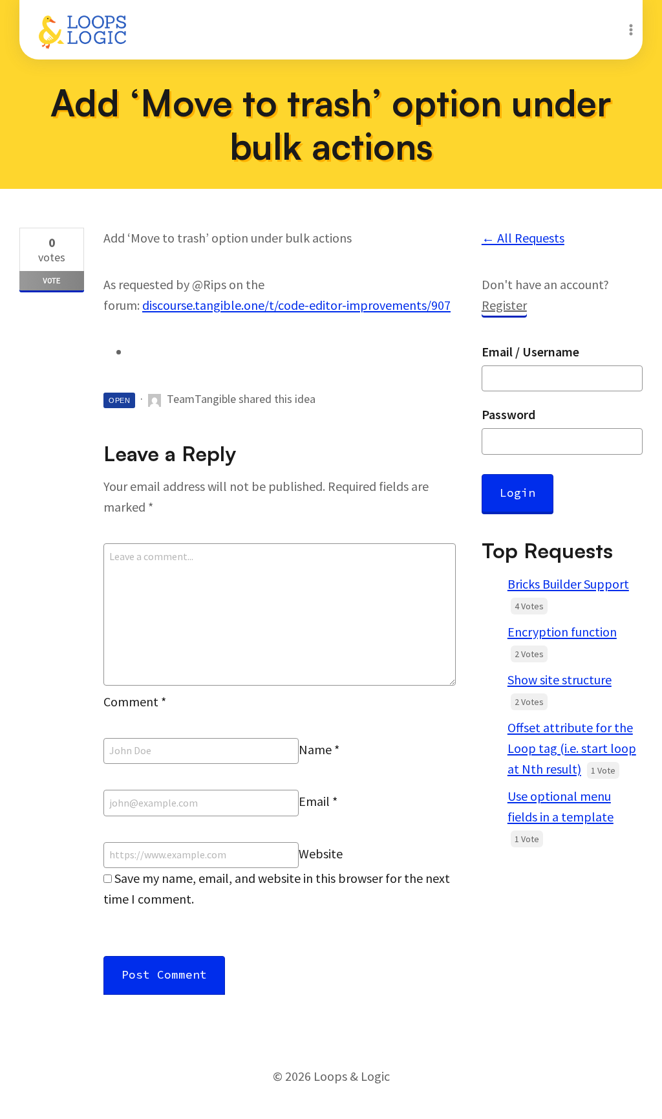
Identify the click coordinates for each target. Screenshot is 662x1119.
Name (319, 749)
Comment (134, 701)
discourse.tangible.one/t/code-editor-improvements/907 (296, 305)
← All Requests (523, 238)
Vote (52, 280)
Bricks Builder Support (568, 584)
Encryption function (562, 632)
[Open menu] (631, 29)
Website (321, 853)
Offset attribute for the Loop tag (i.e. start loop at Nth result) (571, 748)
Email (318, 802)
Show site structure (559, 679)
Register (504, 305)
